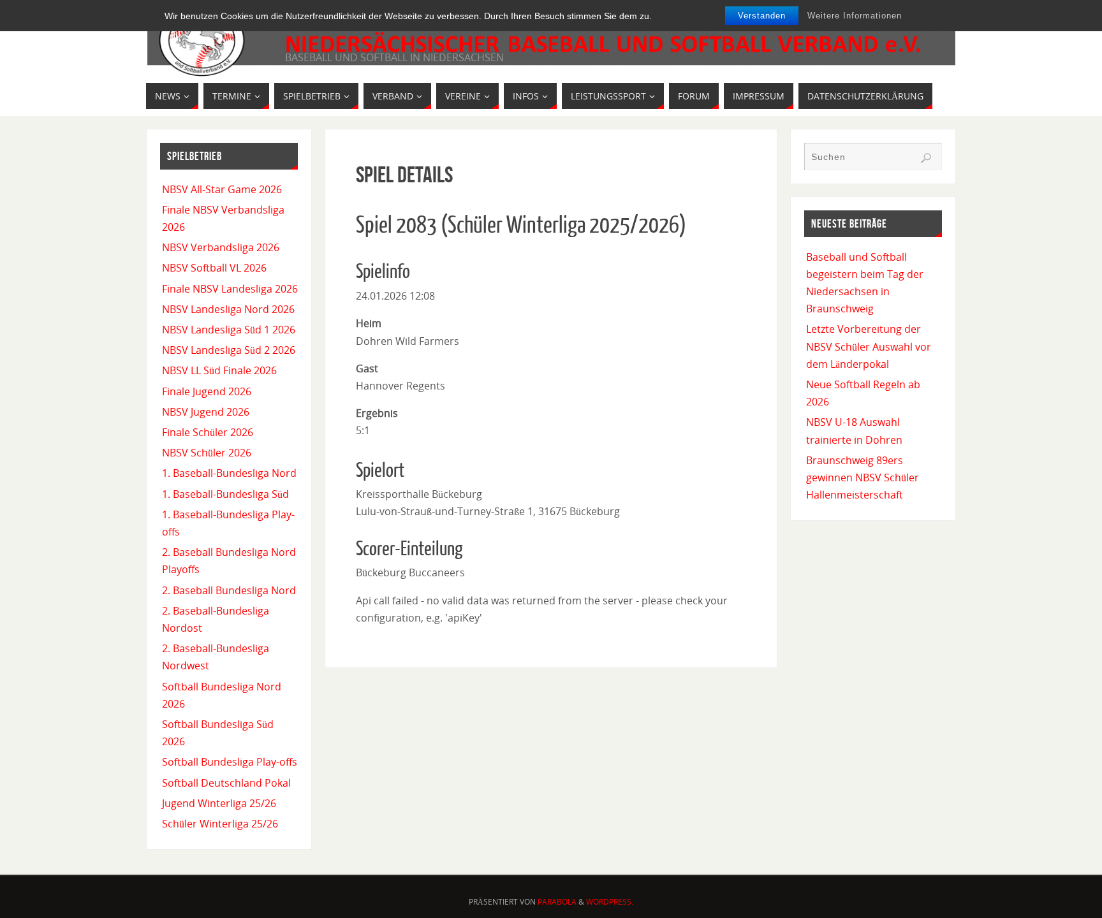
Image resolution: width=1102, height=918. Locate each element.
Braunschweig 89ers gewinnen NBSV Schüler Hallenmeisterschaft (862, 477)
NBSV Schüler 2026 (206, 453)
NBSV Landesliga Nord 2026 (228, 309)
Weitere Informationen (854, 15)
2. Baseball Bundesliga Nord (229, 590)
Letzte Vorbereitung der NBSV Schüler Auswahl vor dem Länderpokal (868, 346)
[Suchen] (926, 158)
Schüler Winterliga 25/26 (220, 824)
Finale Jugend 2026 (206, 391)
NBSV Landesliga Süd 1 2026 (228, 330)
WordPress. (609, 901)
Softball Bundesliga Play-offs (229, 762)
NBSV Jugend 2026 (205, 412)
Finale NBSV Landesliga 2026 (230, 289)
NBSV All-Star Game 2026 (222, 189)
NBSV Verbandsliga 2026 (220, 247)
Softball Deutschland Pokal (226, 783)
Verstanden (762, 15)
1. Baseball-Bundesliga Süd (225, 494)
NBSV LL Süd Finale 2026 (219, 370)
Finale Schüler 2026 (207, 432)
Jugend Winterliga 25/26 (219, 803)
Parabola (557, 901)
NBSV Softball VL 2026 (214, 268)
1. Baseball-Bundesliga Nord (229, 473)
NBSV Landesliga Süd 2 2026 (228, 350)
